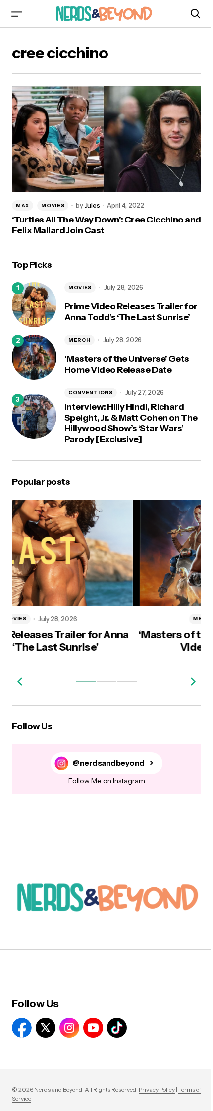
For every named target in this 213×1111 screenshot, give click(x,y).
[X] (45, 1028)
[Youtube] (93, 1028)
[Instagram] (69, 1028)
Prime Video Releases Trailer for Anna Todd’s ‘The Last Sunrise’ (131, 312)
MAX (22, 205)
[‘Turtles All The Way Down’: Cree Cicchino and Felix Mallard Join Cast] (106, 139)
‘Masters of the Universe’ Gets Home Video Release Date (126, 364)
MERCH (79, 340)
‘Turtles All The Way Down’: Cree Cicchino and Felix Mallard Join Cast (106, 225)
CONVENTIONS (90, 392)
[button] (17, 13)
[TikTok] (117, 1028)
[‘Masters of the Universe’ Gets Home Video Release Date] (34, 357)
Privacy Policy (157, 1089)
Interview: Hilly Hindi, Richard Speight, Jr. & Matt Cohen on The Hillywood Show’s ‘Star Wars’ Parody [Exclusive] (131, 423)
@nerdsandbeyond (108, 763)
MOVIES (52, 205)
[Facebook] (22, 1028)
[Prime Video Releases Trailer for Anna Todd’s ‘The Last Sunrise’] (34, 304)
